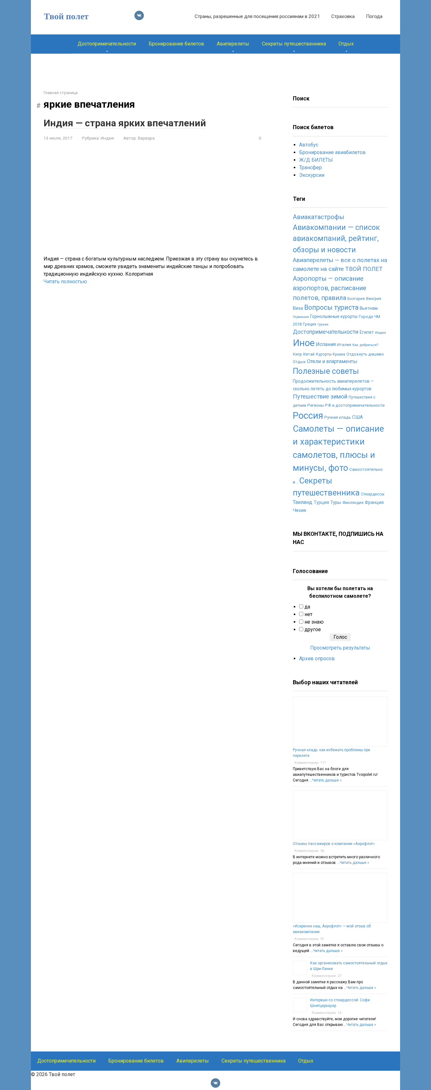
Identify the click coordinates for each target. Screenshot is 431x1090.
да (307, 607)
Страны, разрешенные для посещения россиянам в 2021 (257, 16)
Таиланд (302, 502)
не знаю (314, 622)
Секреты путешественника (294, 44)
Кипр (297, 354)
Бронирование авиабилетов (332, 152)
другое (312, 629)
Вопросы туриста (331, 307)
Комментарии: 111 (310, 763)
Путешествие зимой (320, 396)
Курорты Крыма (330, 354)
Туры (335, 502)
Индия (107, 138)
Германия (301, 317)
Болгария (356, 298)
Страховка (343, 16)
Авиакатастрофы (318, 217)
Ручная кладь (337, 417)
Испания (326, 344)
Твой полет (66, 16)
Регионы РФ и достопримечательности (346, 405)
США (357, 417)
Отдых (346, 44)
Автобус (308, 145)
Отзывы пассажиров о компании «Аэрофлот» (334, 843)
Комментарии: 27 (326, 976)
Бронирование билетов (176, 44)
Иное (304, 343)
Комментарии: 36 (309, 851)
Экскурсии (311, 175)
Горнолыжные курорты (333, 316)
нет (308, 614)
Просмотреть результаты (340, 648)
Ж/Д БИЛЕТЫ (316, 160)
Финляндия (352, 502)
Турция (321, 502)
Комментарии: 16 (326, 1013)
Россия (308, 415)
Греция (309, 324)
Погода (374, 16)
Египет (367, 332)
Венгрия (373, 298)
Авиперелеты (233, 44)
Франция (374, 502)
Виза (298, 308)
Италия (344, 344)
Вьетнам (369, 308)
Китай (309, 354)
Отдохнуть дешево (365, 354)
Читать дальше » (327, 780)
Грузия (322, 324)
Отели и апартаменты (332, 361)
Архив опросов (317, 659)
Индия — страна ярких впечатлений (125, 123)
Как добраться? (365, 345)
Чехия (299, 510)
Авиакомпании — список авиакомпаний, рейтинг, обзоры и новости (336, 238)
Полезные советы (326, 371)
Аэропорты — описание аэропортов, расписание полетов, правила (329, 288)
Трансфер (310, 168)
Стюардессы (372, 494)
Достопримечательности (107, 44)
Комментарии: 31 (309, 939)
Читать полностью (65, 281)
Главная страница (61, 92)
